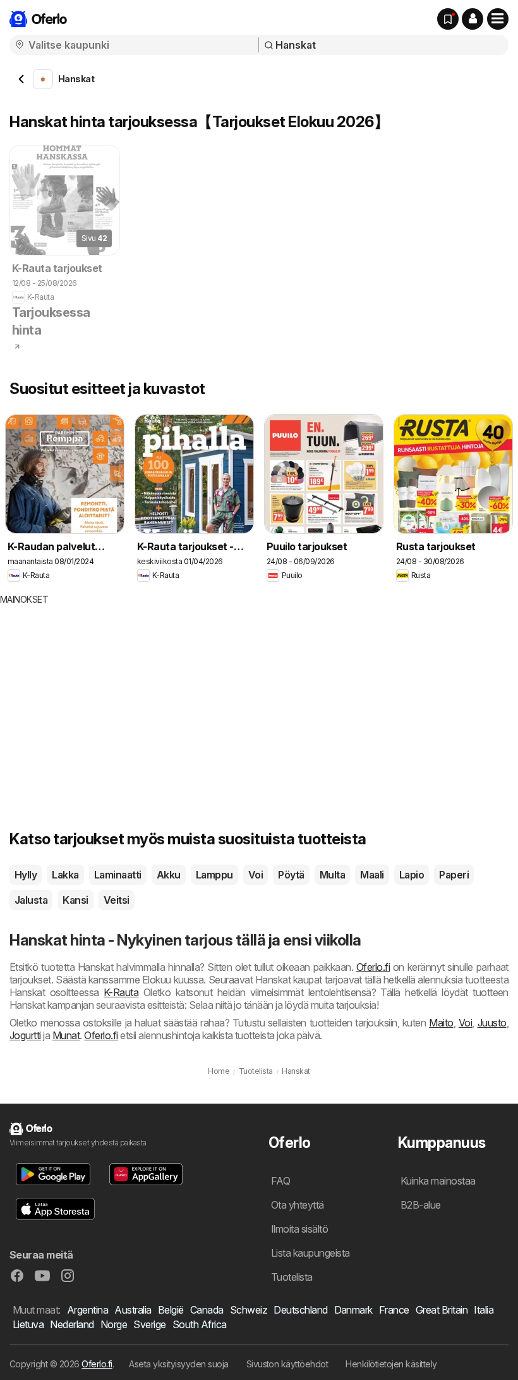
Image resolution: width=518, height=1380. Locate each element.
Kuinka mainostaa (438, 1180)
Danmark (353, 1309)
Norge (113, 1324)
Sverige (149, 1324)
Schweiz (248, 1309)
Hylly (26, 874)
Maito (441, 1022)
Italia (483, 1309)
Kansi (75, 900)
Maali (371, 874)
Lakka (65, 874)
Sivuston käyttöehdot (287, 1363)
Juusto (492, 1022)
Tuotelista (292, 1277)
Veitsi (117, 900)
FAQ (280, 1180)
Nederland (71, 1324)
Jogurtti (25, 1035)
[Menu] (498, 19)
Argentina (87, 1309)
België (171, 1309)
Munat (66, 1035)
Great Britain (441, 1309)
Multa (332, 874)
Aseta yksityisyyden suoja (178, 1363)
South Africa (199, 1324)
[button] (472, 19)
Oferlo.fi (373, 967)
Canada (207, 1309)
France (394, 1309)
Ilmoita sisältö (299, 1229)
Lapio (411, 874)
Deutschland (300, 1309)
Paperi (454, 874)
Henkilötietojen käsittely (391, 1363)
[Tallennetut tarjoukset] (448, 19)
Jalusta (31, 900)
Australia (132, 1309)
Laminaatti (118, 874)
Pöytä (291, 874)
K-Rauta (121, 992)
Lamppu (214, 874)
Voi (255, 874)
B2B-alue (421, 1204)
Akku (169, 874)
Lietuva (28, 1324)
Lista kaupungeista (310, 1253)
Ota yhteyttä (297, 1204)
